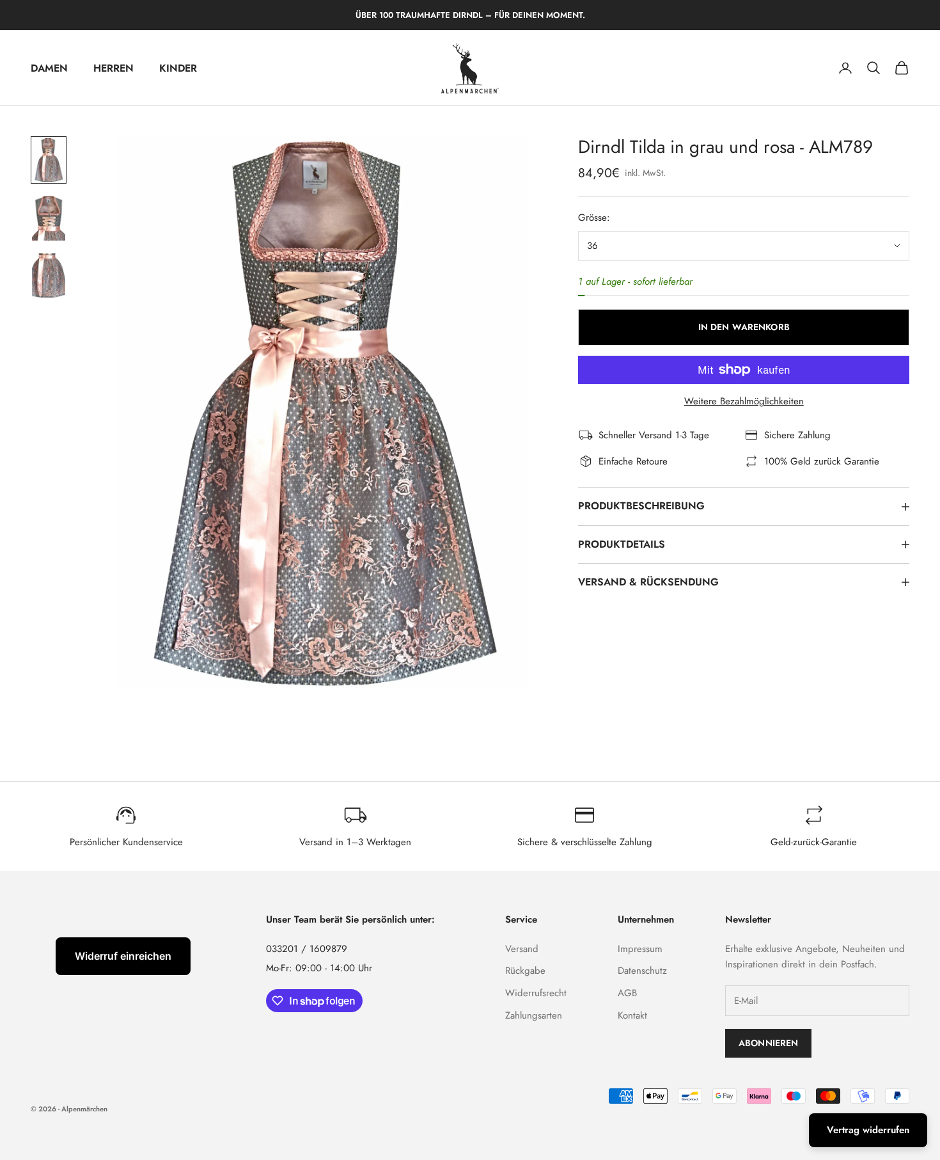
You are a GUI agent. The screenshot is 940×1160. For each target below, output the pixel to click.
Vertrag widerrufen (868, 1130)
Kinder (178, 68)
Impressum (640, 949)
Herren (113, 68)
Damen (49, 68)
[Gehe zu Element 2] (49, 217)
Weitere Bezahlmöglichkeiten (744, 401)
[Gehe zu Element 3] (49, 275)
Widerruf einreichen (123, 955)
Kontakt (632, 1015)
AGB (627, 993)
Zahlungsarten (533, 1015)
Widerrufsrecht (536, 993)
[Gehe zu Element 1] (49, 160)
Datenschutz (642, 971)
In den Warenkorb (744, 327)
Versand (521, 949)
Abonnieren (768, 1043)
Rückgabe (525, 971)
